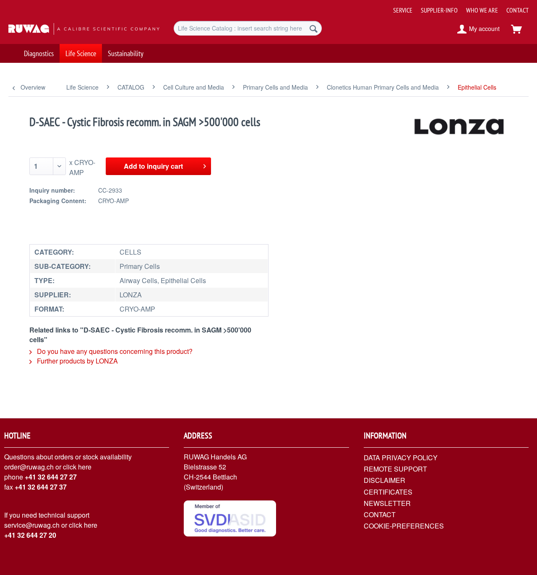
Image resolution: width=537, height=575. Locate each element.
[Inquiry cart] (520, 29)
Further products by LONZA (76, 361)
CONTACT (517, 10)
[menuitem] (458, 7)
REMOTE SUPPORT (395, 469)
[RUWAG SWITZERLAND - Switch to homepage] (71, 29)
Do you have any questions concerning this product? (114, 351)
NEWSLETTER (387, 503)
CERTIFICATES (388, 492)
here (84, 467)
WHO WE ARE (482, 10)
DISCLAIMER (384, 480)
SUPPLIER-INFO (439, 10)
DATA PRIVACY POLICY (401, 457)
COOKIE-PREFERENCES (404, 526)
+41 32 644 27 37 (41, 487)
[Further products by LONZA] (460, 130)
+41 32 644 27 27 (51, 477)
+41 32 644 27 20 (30, 535)
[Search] (313, 28)
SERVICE (402, 10)
